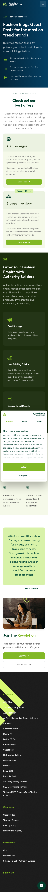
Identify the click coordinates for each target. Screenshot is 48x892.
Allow (24, 467)
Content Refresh (10, 728)
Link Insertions (9, 760)
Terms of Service (11, 820)
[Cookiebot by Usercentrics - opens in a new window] (34, 414)
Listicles (7, 765)
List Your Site (9, 855)
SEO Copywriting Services (15, 786)
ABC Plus (7, 702)
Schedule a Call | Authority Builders (19, 860)
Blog (5, 850)
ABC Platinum (9, 712)
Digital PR (7, 734)
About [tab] (39, 421)
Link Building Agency (12, 830)
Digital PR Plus (9, 739)
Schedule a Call (24, 664)
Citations (7, 723)
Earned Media (9, 744)
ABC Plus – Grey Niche (13, 707)
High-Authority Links (12, 755)
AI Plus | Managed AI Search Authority (20, 718)
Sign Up (22, 655)
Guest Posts (8, 749)
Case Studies (9, 814)
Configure (22, 475)
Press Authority (10, 776)
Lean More (22, 182)
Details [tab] (24, 421)
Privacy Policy (9, 825)
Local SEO (8, 771)
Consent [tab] (9, 421)
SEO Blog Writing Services (15, 781)
